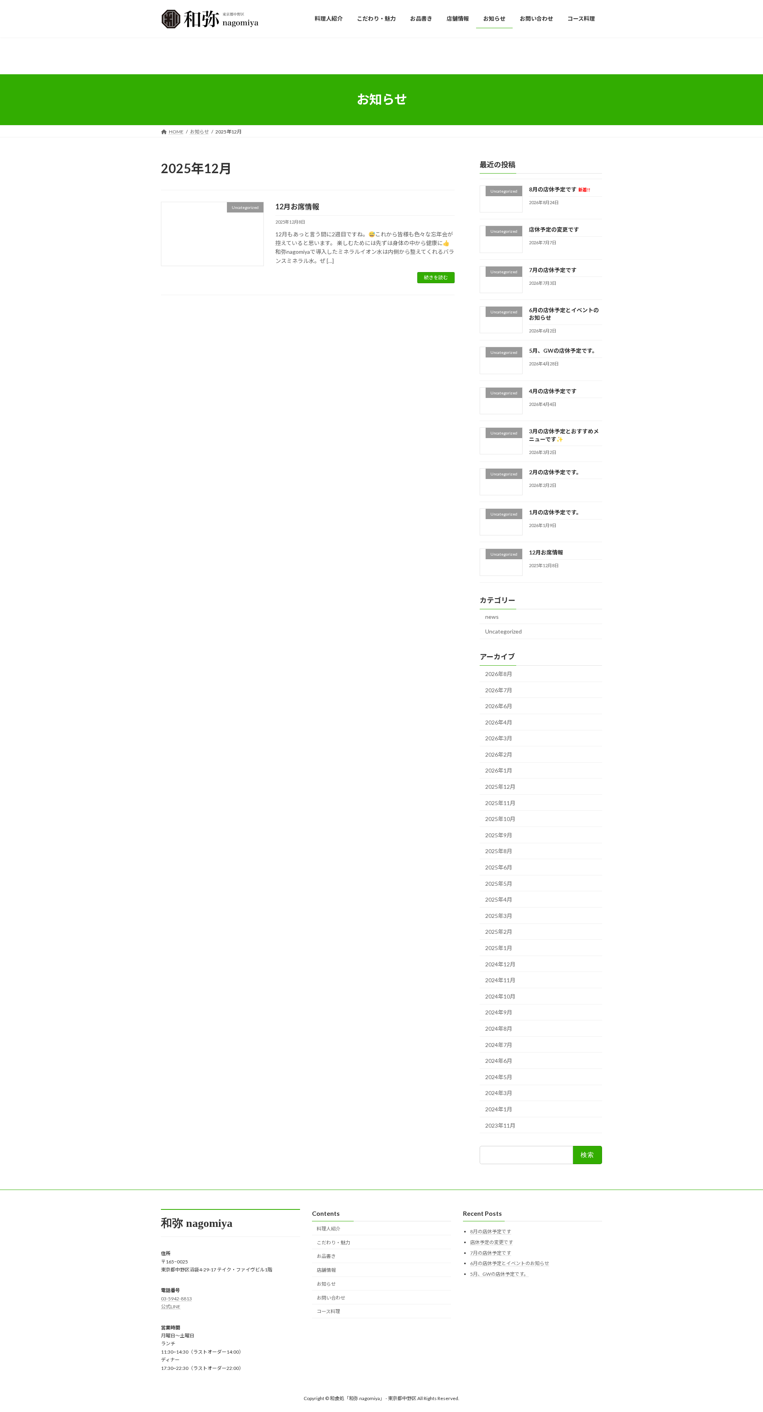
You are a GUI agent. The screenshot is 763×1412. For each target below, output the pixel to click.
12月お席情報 (297, 206)
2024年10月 (500, 996)
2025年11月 (500, 802)
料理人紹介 (329, 1228)
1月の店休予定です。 (555, 512)
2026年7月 (498, 689)
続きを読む (436, 277)
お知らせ (326, 1283)
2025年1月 (498, 948)
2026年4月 (498, 722)
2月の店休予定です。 (555, 471)
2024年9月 (498, 1012)
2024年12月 (500, 963)
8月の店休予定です (559, 189)
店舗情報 (326, 1270)
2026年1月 (498, 770)
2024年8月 (498, 1028)
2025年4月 (498, 899)
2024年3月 (498, 1092)
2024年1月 (498, 1109)
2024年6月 (498, 1060)
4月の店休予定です (553, 390)
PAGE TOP (738, 1362)
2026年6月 (498, 706)
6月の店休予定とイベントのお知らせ (509, 1263)
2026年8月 (498, 673)
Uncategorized (503, 631)
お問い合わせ (331, 1297)
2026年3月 (498, 738)
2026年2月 (498, 754)
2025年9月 (498, 834)
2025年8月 (498, 851)
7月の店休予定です (553, 269)
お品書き (326, 1256)
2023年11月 (500, 1125)
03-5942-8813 (176, 1298)
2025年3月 (498, 915)
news (492, 616)
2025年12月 (500, 786)
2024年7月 (498, 1044)
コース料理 (328, 1311)
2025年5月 (498, 883)
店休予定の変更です (554, 229)
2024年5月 (498, 1076)
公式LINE (170, 1307)
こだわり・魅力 (333, 1242)
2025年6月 (498, 867)
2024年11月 (500, 980)
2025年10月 (500, 818)
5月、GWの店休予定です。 (563, 350)
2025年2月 (498, 931)
